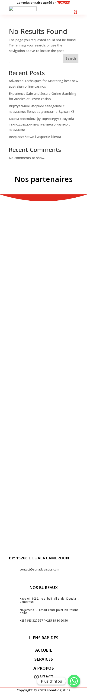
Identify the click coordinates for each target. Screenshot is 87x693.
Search (71, 58)
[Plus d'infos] (74, 681)
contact (43, 677)
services (43, 659)
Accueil (43, 650)
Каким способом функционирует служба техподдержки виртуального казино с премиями (41, 124)
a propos (43, 668)
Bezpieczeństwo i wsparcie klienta (35, 137)
